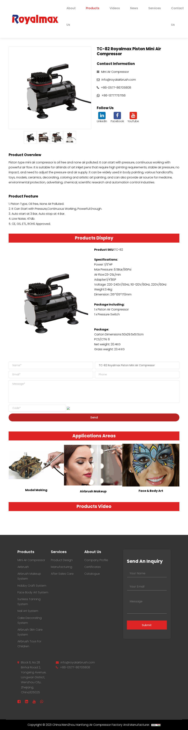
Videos (115, 8)
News (134, 8)
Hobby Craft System (31, 585)
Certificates (92, 567)
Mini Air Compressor (31, 560)
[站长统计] (155, 725)
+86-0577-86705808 (75, 667)
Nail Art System (27, 611)
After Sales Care (62, 574)
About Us (71, 16)
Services (154, 8)
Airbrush (23, 567)
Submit (147, 625)
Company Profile (96, 560)
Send (94, 417)
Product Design (62, 560)
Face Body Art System (32, 592)
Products (92, 8)
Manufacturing (61, 567)
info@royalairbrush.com (78, 662)
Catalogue (92, 574)
